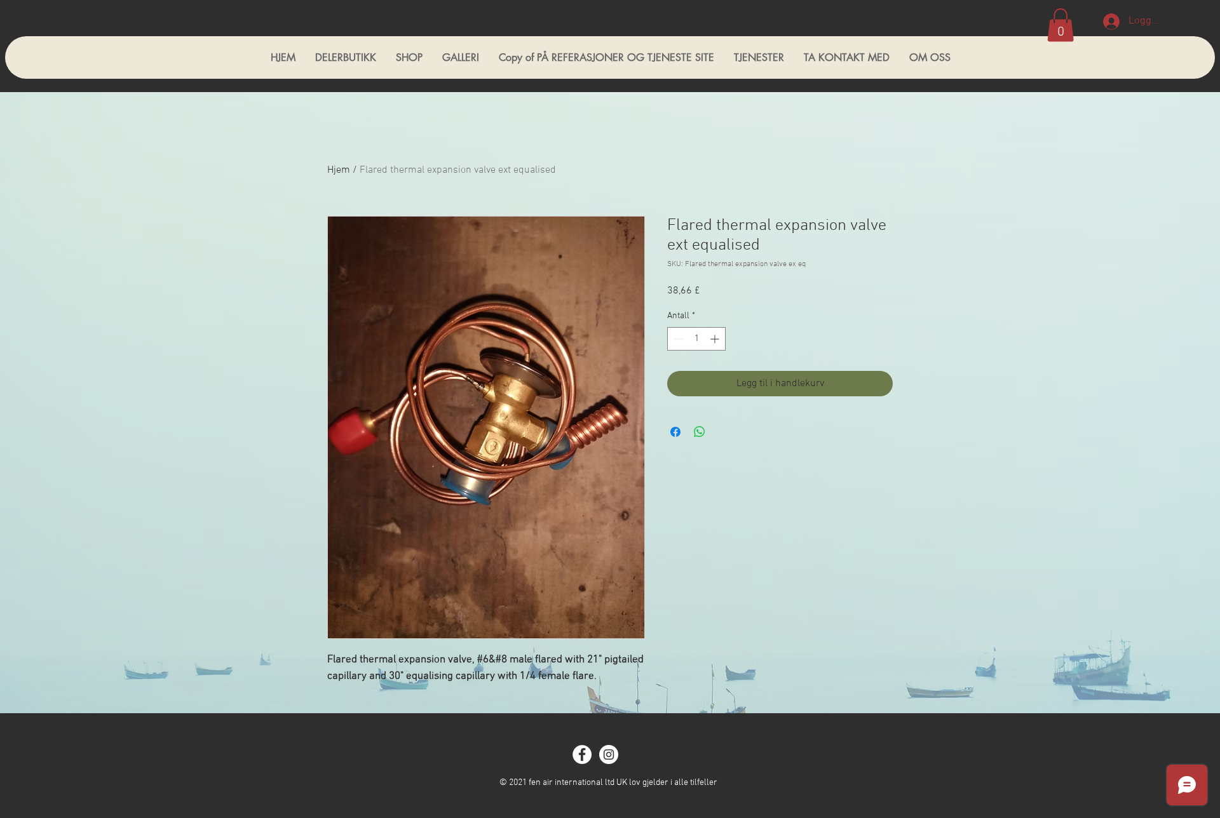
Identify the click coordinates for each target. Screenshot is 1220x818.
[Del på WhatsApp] (699, 431)
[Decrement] (677, 339)
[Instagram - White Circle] (608, 754)
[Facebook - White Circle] (582, 754)
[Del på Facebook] (675, 431)
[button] (1060, 25)
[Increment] (716, 339)
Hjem (338, 170)
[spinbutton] (696, 339)
